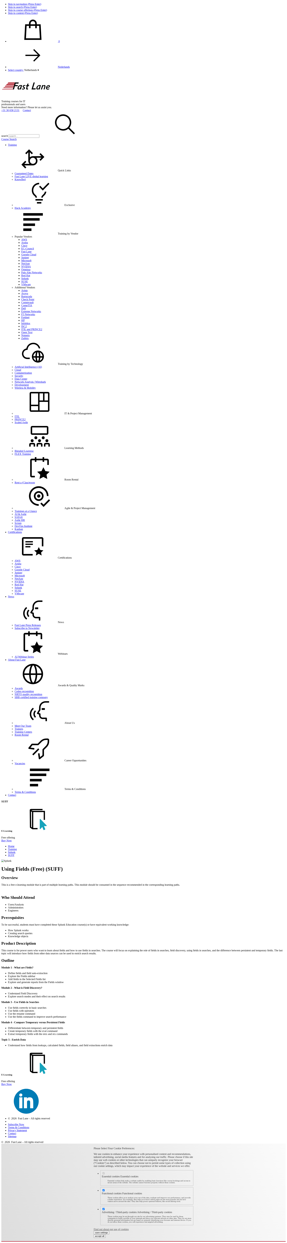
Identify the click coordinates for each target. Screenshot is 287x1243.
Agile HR (20, 520)
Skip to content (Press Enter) (23, 13)
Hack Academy (23, 208)
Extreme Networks (31, 311)
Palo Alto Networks (31, 272)
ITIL (17, 416)
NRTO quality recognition (28, 694)
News (11, 596)
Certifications (15, 532)
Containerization (23, 372)
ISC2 (24, 326)
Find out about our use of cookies (111, 1229)
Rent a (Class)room (25, 482)
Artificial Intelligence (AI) (28, 366)
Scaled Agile (21, 422)
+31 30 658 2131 (10, 110)
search (4, 135)
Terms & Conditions (25, 792)
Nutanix (25, 335)
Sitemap (12, 1136)
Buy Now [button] (6, 840)
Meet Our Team (23, 725)
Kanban (19, 529)
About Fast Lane (17, 659)
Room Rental (22, 734)
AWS (24, 239)
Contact (27, 110)
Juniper (25, 257)
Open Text (26, 332)
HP (23, 320)
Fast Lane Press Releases (28, 625)
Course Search (9, 139)
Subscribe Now (16, 1124)
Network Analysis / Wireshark (30, 381)
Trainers (19, 728)
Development (22, 384)
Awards (19, 688)
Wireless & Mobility (25, 387)
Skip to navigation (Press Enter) (24, 4)
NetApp (25, 263)
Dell (23, 308)
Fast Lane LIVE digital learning (31, 176)
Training (12, 144)
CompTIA (26, 305)
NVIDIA (26, 266)
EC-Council (27, 248)
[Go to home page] (26, 98)
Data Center (21, 378)
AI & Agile (20, 514)
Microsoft (26, 260)
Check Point (27, 299)
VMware (26, 284)
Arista (24, 290)
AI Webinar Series (24, 656)
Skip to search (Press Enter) (22, 7)
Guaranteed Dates (24, 173)
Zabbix (25, 338)
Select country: (16, 70)
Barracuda (26, 296)
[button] (31, 70)
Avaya (24, 293)
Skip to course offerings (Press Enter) (27, 10)
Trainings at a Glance (26, 511)
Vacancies (20, 763)
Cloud (18, 369)
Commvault (27, 302)
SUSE (24, 281)
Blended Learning (24, 451)
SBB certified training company (31, 697)
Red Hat (25, 275)
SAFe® (19, 517)
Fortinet (25, 317)
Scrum (18, 523)
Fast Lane (26, 251)
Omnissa (25, 269)
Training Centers (23, 731)
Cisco (24, 245)
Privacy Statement (17, 1130)
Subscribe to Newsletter (27, 628)
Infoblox (25, 323)
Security (19, 375)
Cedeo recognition (24, 691)
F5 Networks (28, 314)
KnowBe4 (20, 179)
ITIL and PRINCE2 (31, 329)
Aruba (24, 242)
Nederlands (64, 66)
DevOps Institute (23, 526)
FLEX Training (23, 454)
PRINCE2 (20, 419)
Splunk (25, 278)
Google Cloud (28, 254)
